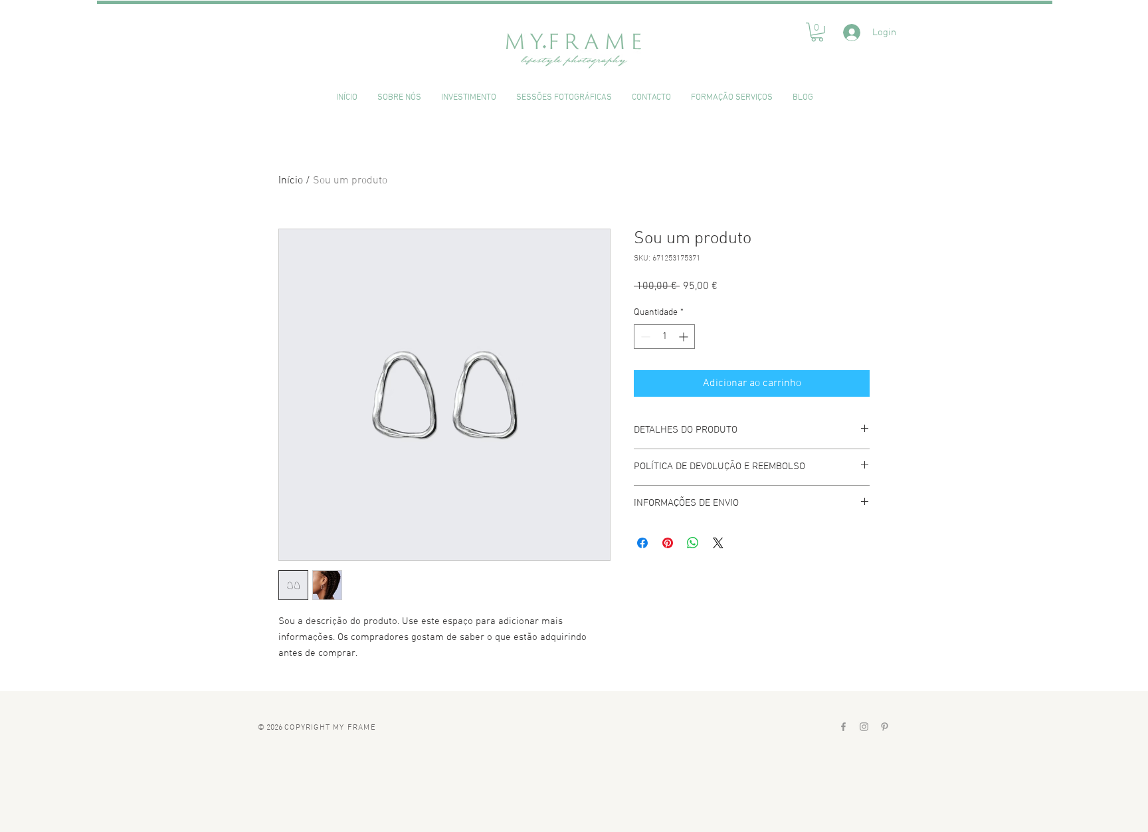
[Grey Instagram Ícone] (864, 726)
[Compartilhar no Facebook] (642, 543)
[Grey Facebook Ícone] (843, 726)
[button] (817, 32)
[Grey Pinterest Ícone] (884, 726)
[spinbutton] (664, 336)
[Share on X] (718, 543)
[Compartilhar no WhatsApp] (693, 543)
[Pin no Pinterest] (668, 543)
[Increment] (684, 336)
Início (290, 180)
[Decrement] (644, 336)
